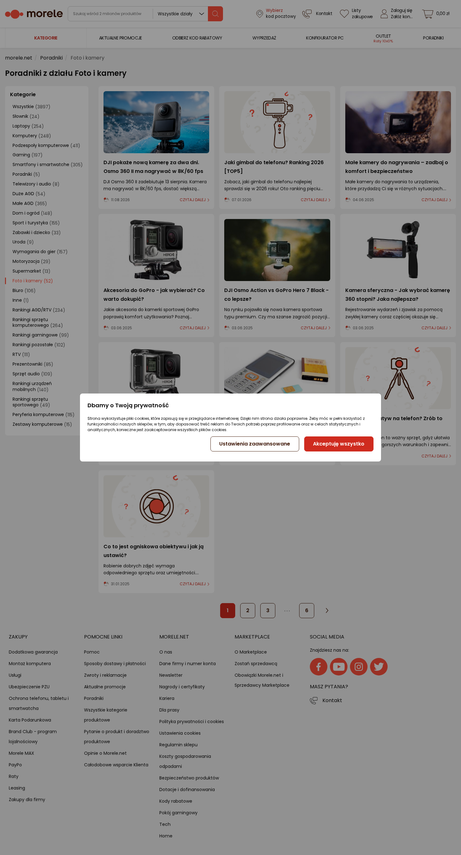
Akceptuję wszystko (338, 443)
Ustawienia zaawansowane (254, 443)
